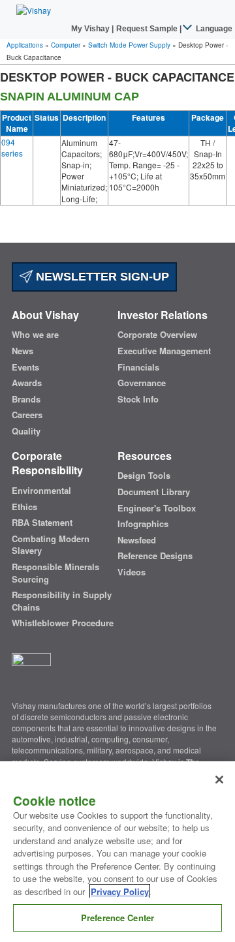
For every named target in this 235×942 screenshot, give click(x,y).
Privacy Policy (120, 891)
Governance (142, 383)
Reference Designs (155, 556)
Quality (26, 431)
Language (213, 28)
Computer (65, 45)
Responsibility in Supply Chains (62, 601)
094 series (12, 147)
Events (25, 367)
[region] (117, 851)
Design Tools (144, 475)
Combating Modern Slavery (50, 545)
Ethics (24, 507)
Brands (26, 399)
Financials (138, 367)
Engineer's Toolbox (157, 508)
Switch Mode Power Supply (129, 45)
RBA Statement (42, 522)
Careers (27, 415)
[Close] (219, 779)
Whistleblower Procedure (63, 623)
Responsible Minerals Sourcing (55, 573)
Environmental (41, 490)
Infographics (143, 524)
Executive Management (164, 351)
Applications (25, 45)
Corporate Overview (157, 335)
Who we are (35, 335)
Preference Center (117, 917)
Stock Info (138, 399)
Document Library (154, 492)
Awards (27, 383)
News (22, 351)
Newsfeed (137, 540)
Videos (132, 572)
